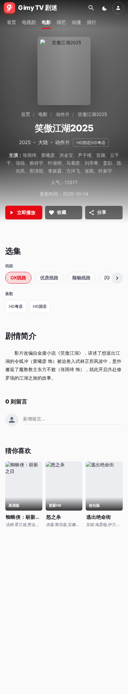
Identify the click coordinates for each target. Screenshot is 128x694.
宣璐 (100, 155)
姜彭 (107, 163)
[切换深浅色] (105, 8)
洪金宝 (66, 155)
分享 (101, 212)
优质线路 (49, 277)
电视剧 (29, 22)
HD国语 (40, 306)
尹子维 (85, 155)
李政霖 (55, 171)
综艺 (61, 22)
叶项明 (55, 163)
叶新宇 (105, 171)
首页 (11, 22)
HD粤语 (16, 306)
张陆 (20, 163)
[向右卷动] (117, 278)
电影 (46, 22)
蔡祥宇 (36, 163)
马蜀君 (73, 163)
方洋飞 (73, 171)
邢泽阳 (36, 171)
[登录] (118, 8)
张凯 (89, 171)
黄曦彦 (48, 155)
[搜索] (91, 7)
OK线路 (18, 277)
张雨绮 (29, 155)
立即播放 (26, 212)
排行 (91, 22)
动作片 (63, 114)
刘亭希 (91, 163)
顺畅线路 (81, 277)
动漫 (76, 22)
